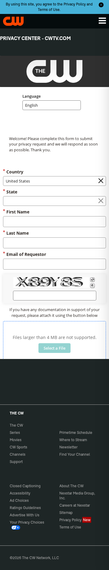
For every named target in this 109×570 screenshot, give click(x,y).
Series (15, 432)
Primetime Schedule (75, 432)
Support (16, 461)
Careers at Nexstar (74, 505)
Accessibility (20, 493)
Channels (17, 454)
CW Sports (18, 447)
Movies (15, 440)
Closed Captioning (25, 486)
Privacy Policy (75, 4)
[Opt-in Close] (101, 4)
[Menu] (102, 20)
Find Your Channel (74, 454)
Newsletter (68, 447)
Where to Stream (73, 440)
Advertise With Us (24, 515)
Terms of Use (49, 9)
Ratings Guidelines (25, 507)
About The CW (71, 486)
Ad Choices (19, 500)
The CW (10, 19)
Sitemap (66, 512)
